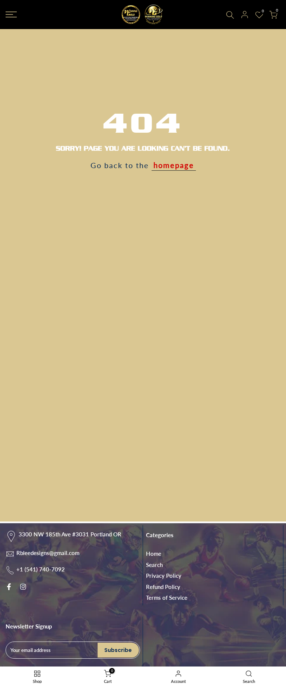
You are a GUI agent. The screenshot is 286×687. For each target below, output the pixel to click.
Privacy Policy (163, 575)
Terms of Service (166, 597)
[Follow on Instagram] (23, 586)
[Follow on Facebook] (9, 586)
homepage (173, 165)
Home (153, 553)
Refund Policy (163, 586)
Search (154, 564)
